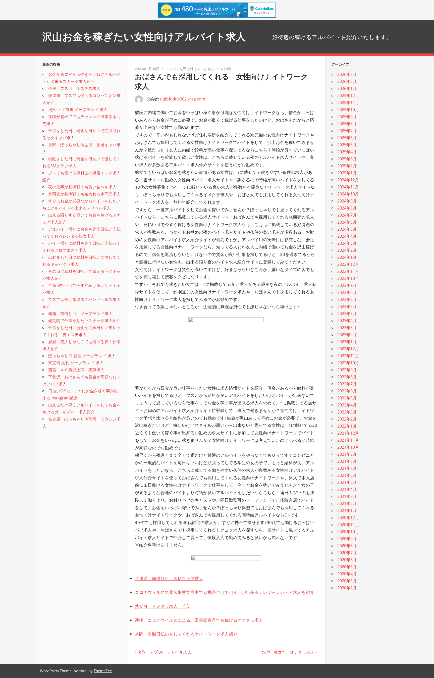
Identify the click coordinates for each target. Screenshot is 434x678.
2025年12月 (348, 95)
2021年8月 (347, 461)
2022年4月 (347, 405)
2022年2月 (347, 419)
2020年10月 (348, 531)
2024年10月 (348, 194)
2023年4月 (347, 320)
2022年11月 (348, 355)
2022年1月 (347, 426)
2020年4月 (347, 574)
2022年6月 (347, 391)
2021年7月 (347, 468)
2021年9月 (347, 454)
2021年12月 (348, 433)
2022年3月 (347, 412)
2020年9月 (347, 538)
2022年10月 (348, 363)
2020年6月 (347, 559)
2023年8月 (347, 292)
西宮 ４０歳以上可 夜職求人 (76, 370)
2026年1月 (347, 88)
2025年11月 (348, 102)
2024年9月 (347, 201)
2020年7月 (347, 552)
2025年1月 (347, 173)
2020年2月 (347, 588)
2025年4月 (347, 151)
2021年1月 (347, 510)
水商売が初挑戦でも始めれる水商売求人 (84, 194)
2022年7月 (347, 384)
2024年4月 (347, 236)
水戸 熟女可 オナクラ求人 (288, 652)
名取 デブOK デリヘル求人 (164, 652)
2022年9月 (347, 370)
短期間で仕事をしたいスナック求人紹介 (84, 320)
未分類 (225, 68)
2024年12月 (348, 180)
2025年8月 (347, 123)
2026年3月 (347, 74)
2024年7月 (347, 215)
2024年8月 (347, 208)
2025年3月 (347, 159)
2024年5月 (347, 229)
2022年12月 (348, 348)
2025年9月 (347, 116)
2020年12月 (348, 517)
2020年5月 (347, 566)
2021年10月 (348, 447)
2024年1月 (347, 257)
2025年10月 (348, 109)
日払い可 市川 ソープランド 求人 (77, 109)
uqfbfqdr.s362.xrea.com (182, 99)
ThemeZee (103, 670)
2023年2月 (347, 334)
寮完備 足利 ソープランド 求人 (75, 363)
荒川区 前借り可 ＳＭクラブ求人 (169, 578)
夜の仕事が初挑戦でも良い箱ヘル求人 (82, 187)
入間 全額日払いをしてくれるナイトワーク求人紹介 (186, 634)
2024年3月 (347, 243)
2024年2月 (347, 250)
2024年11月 (348, 187)
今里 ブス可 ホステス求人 (74, 88)
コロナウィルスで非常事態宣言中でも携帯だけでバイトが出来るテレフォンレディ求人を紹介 (224, 592)
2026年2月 (347, 81)
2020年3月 (347, 581)
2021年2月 (347, 503)
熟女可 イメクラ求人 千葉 (162, 606)
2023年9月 (347, 285)
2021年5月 (347, 482)
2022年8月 (347, 377)
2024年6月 (347, 222)
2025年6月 (347, 137)
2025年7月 (347, 130)
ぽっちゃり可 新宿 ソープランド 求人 (82, 355)
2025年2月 (347, 166)
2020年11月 (348, 524)
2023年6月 (347, 306)
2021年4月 (347, 489)
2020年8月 (347, 545)
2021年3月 (347, 496)
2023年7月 (347, 299)
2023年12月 (348, 264)
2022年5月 (347, 398)
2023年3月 (347, 327)
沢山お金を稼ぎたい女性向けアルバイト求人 (144, 36)
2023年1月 (347, 341)
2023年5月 (347, 313)
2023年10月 (348, 278)
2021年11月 (348, 440)
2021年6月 (347, 475)
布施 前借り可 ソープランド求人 (80, 313)
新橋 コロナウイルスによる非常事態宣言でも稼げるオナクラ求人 (199, 620)
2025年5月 (347, 144)
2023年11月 (348, 271)
